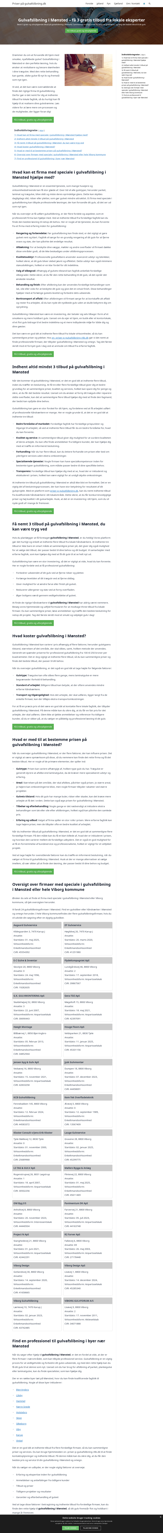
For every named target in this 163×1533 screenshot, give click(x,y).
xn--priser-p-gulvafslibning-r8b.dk (70, 337)
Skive (19, 1417)
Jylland (100, 3)
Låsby (19, 1395)
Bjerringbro (22, 1389)
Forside (89, 3)
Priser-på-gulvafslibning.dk (29, 3)
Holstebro (21, 1412)
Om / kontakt (133, 3)
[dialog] (81, 1524)
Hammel (20, 1401)
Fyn (108, 3)
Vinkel (19, 1440)
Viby (18, 1429)
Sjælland (118, 3)
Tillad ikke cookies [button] (90, 1528)
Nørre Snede (23, 1406)
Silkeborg (21, 1423)
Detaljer (105, 1523)
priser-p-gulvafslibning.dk (64, 490)
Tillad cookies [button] (70, 1528)
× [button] (160, 1517)
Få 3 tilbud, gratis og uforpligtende (81, 31)
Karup (19, 1434)
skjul (41, 130)
